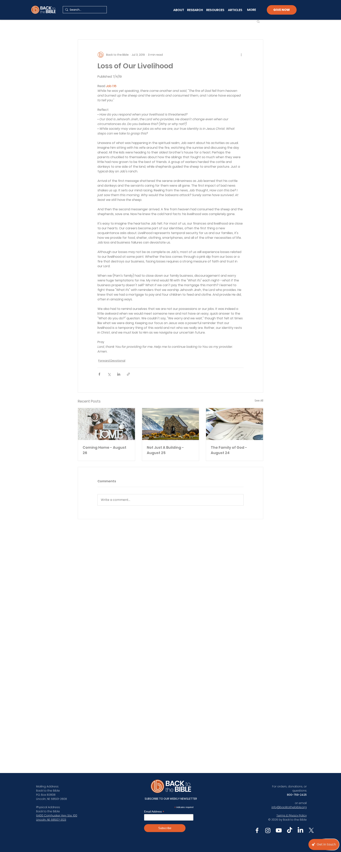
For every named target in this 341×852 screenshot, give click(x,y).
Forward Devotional (111, 361)
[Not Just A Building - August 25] (170, 424)
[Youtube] (278, 830)
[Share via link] (128, 374)
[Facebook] (257, 830)
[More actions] (241, 54)
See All (259, 400)
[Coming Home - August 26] (106, 424)
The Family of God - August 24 (229, 450)
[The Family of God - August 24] (234, 424)
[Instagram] (267, 830)
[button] (258, 21)
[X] (311, 830)
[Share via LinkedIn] (119, 374)
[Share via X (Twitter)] (109, 374)
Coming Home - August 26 (104, 450)
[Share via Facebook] (99, 374)
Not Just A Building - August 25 (165, 450)
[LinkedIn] (300, 830)
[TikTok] (289, 830)
